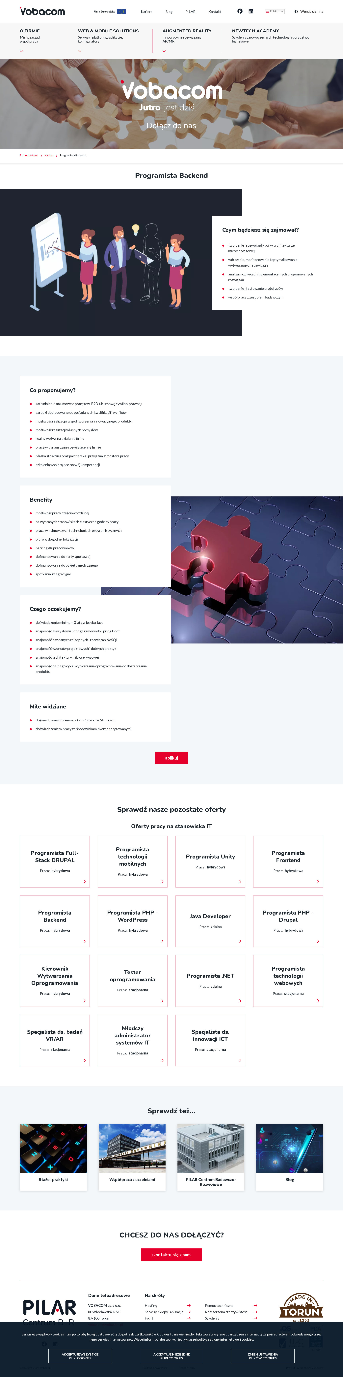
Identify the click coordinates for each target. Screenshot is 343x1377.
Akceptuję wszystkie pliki (80, 1356)
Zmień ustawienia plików (263, 1356)
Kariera (146, 11)
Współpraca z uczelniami (132, 1157)
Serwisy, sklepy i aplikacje (164, 1312)
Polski (273, 11)
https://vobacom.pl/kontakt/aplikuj (53, 1157)
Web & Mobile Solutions (108, 31)
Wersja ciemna (311, 11)
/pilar (210, 1157)
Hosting (151, 1305)
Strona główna (29, 155)
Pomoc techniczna (219, 1305)
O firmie (30, 31)
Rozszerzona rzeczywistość (226, 1312)
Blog (168, 11)
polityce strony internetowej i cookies (225, 1339)
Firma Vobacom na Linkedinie (251, 12)
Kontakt (214, 11)
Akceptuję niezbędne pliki (171, 1356)
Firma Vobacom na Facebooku (240, 12)
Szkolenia (212, 1318)
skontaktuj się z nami (171, 1254)
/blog (289, 1157)
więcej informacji (55, 861)
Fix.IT (149, 1318)
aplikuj (171, 758)
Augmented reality (187, 31)
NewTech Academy (255, 31)
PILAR (190, 11)
